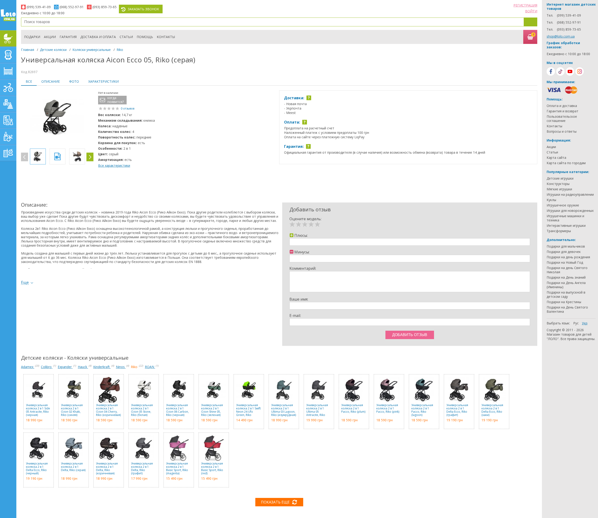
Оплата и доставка (562, 106)
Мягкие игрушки (559, 189)
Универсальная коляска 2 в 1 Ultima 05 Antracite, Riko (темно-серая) (317, 410)
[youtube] (570, 71)
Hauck (83, 367)
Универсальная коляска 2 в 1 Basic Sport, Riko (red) (212, 468)
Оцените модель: (305, 218)
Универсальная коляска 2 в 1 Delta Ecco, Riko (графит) (457, 410)
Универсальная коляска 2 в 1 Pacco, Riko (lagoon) (422, 410)
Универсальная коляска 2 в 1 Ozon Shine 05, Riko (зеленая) (212, 410)
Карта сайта (556, 158)
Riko (120, 49)
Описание (50, 81)
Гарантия (68, 37)
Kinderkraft (102, 367)
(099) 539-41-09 (39, 7)
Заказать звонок (143, 9)
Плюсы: (301, 235)
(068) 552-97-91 (72, 7)
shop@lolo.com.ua (561, 36)
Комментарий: (302, 268)
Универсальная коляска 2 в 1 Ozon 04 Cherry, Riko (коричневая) (108, 410)
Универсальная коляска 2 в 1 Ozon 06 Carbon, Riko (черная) (177, 410)
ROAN (150, 367)
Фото (74, 81)
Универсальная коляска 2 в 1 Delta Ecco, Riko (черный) (37, 468)
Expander (65, 367)
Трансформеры (559, 231)
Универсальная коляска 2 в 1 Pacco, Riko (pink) (387, 409)
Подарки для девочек (564, 252)
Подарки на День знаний (566, 277)
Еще (25, 282)
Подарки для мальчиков (566, 246)
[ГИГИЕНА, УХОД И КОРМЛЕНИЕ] (8, 136)
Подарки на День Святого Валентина (567, 309)
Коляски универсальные (91, 49)
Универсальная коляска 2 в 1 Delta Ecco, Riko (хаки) (492, 410)
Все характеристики (114, 165)
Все (29, 81)
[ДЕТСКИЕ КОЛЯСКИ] (8, 38)
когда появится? (115, 100)
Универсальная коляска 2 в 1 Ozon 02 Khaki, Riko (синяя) (72, 410)
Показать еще (275, 502)
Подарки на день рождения (568, 257)
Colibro (47, 367)
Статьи (126, 37)
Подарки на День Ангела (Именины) (566, 285)
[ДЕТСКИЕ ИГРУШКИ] (8, 104)
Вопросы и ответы (562, 131)
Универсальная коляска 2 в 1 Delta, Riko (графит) (142, 468)
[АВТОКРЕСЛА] (8, 55)
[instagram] (579, 71)
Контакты (166, 37)
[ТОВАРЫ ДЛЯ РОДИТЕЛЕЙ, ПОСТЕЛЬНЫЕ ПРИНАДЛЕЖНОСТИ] (8, 153)
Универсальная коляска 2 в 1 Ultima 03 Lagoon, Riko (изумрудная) (283, 410)
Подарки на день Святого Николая (567, 270)
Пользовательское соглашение (562, 118)
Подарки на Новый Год (565, 262)
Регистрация (525, 5)
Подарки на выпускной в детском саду (566, 294)
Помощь (145, 37)
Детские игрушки (560, 178)
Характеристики (103, 81)
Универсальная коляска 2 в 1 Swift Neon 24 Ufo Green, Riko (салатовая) (248, 410)
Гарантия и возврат (562, 111)
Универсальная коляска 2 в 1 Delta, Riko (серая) (73, 467)
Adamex (27, 367)
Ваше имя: (298, 299)
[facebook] (551, 71)
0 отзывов (127, 108)
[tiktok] (560, 71)
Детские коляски (53, 49)
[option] (57, 117)
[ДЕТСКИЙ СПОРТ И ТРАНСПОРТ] (8, 87)
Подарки (32, 37)
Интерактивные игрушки (566, 226)
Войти (531, 11)
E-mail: (295, 315)
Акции (50, 37)
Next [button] (89, 157)
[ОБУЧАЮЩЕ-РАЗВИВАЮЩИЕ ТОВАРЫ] (8, 120)
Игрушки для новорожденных (570, 211)
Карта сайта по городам (566, 163)
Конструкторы (558, 184)
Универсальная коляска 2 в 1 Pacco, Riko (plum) (353, 409)
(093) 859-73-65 (105, 7)
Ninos (121, 367)
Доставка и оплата (98, 37)
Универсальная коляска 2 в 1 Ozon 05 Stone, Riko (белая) (142, 410)
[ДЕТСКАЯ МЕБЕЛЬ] (8, 71)
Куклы (551, 200)
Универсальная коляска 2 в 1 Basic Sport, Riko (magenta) (177, 468)
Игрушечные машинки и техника (565, 218)
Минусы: (302, 252)
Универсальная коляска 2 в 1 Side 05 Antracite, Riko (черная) (38, 410)
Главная (27, 49)
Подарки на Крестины (564, 302)
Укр (584, 323)
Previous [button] (24, 157)
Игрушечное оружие (563, 205)
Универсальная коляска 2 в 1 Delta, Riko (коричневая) (107, 468)
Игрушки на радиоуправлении (570, 194)
